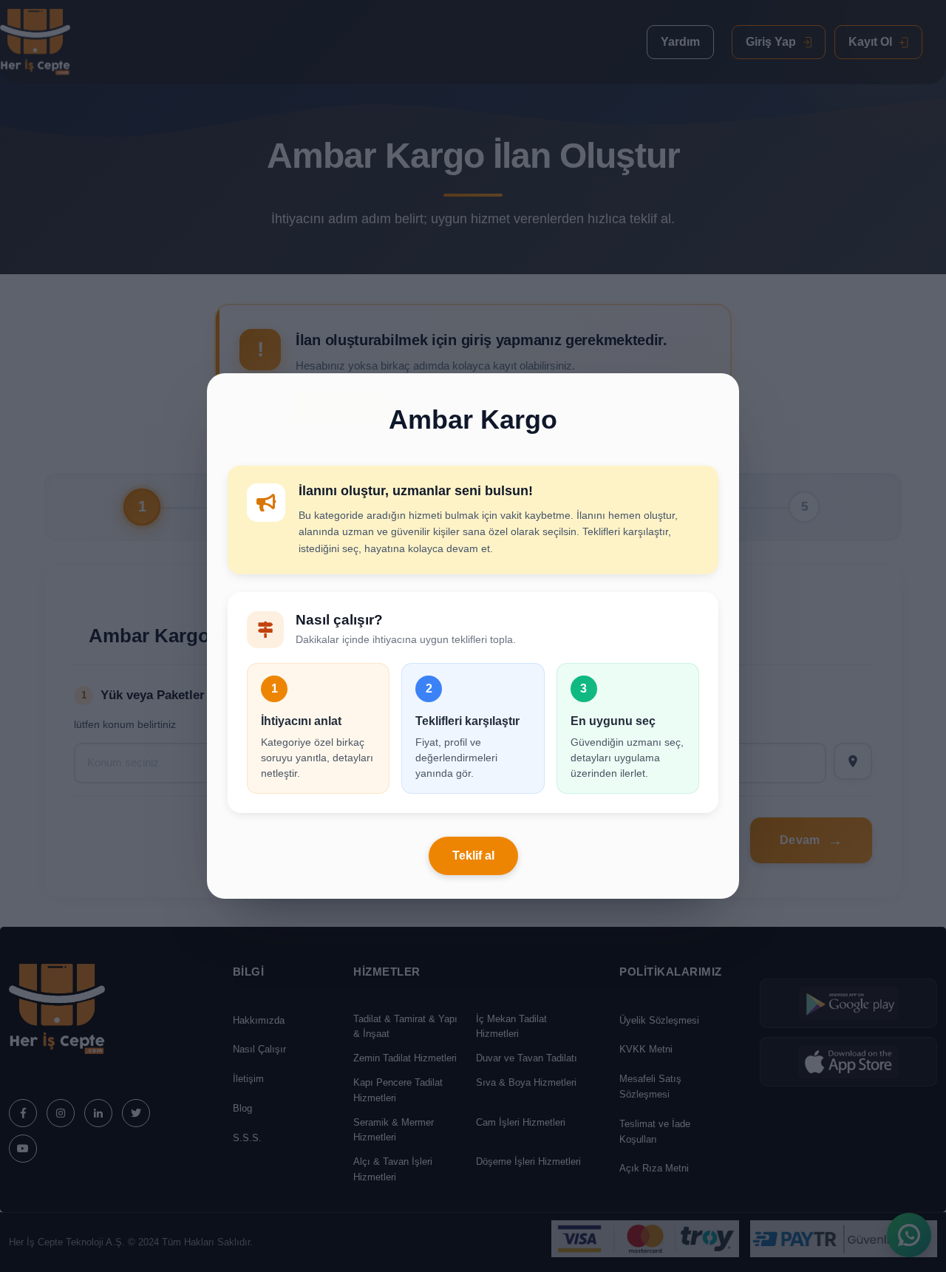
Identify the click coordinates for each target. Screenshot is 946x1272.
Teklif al (473, 855)
